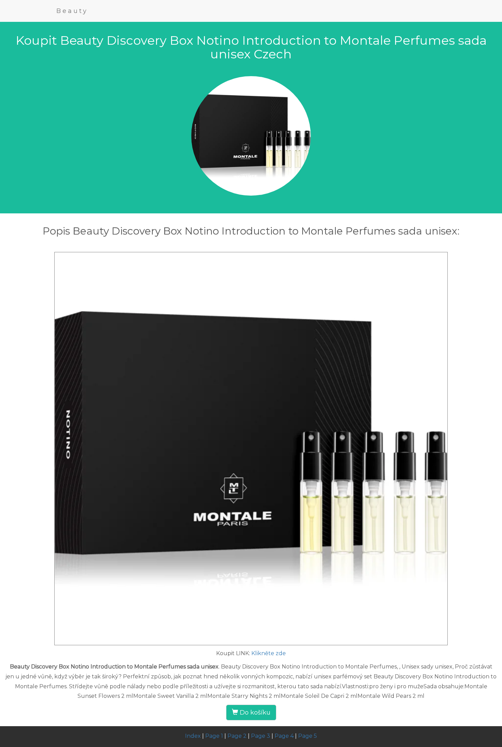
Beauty (72, 11)
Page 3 (260, 736)
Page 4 (284, 736)
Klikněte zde (268, 653)
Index (193, 736)
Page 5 (307, 736)
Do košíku (254, 712)
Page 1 (214, 736)
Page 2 (237, 736)
